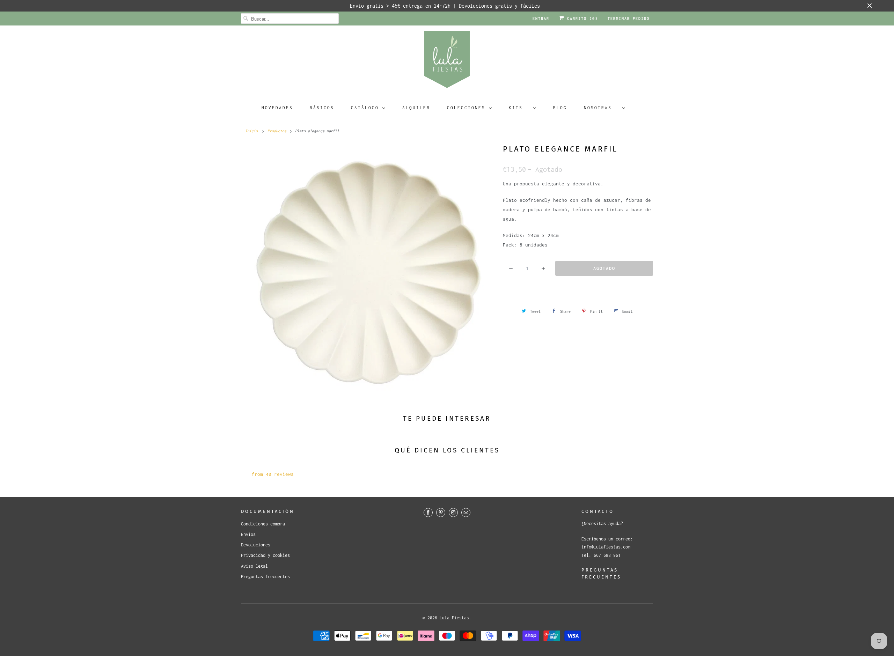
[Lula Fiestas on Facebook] (428, 512)
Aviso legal (254, 566)
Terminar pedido (629, 18)
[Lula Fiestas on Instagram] (453, 512)
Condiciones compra (263, 523)
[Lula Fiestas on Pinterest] (440, 512)
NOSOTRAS (601, 107)
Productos (277, 131)
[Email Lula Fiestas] (465, 512)
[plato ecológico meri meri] (368, 270)
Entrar (541, 18)
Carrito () (581, 18)
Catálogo (365, 107)
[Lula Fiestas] (447, 62)
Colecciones (466, 107)
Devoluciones (255, 544)
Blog (560, 107)
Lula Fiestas (454, 618)
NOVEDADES (277, 107)
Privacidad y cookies (265, 555)
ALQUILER (416, 107)
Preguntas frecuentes (265, 576)
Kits (519, 107)
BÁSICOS (322, 107)
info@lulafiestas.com (605, 547)
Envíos (248, 534)
